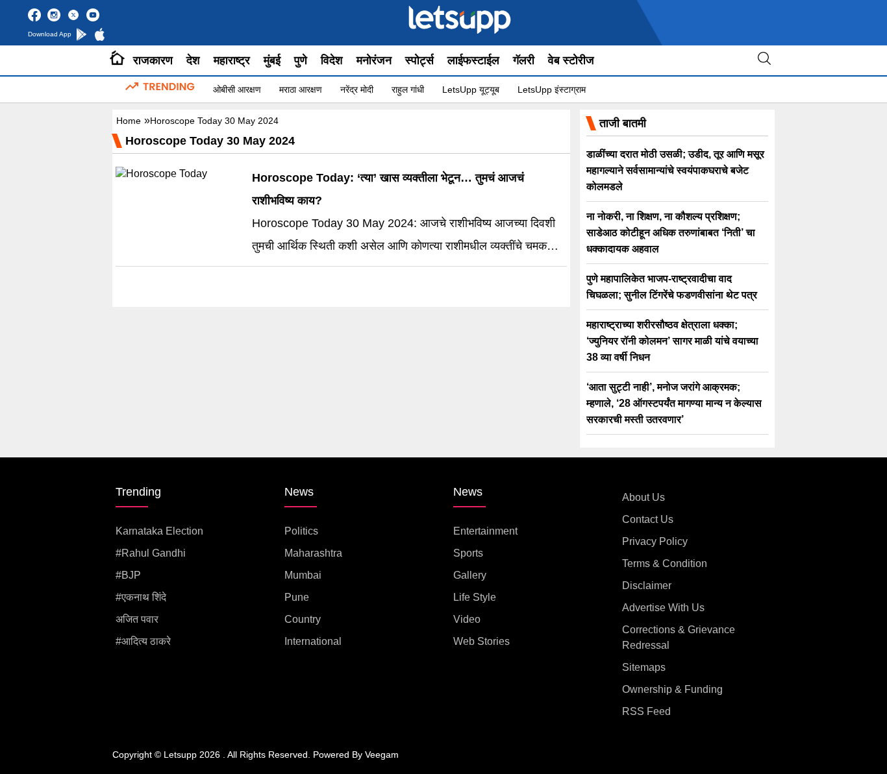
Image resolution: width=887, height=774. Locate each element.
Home (128, 120)
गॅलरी (523, 60)
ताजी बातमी (622, 123)
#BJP (128, 575)
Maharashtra (313, 553)
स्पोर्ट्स (419, 60)
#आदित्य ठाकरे (143, 641)
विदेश (332, 60)
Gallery (469, 575)
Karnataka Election (159, 531)
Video (467, 619)
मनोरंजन (374, 60)
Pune (296, 597)
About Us (643, 497)
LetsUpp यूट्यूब (470, 89)
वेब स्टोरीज (571, 60)
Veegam (382, 754)
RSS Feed (646, 711)
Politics (301, 531)
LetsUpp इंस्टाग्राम (552, 89)
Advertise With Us (663, 607)
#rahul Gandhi (151, 553)
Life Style (474, 597)
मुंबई (272, 60)
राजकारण (153, 60)
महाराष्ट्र (232, 60)
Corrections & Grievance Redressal (678, 637)
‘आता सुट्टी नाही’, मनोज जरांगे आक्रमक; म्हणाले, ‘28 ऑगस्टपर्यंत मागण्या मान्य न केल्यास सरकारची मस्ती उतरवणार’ (674, 403)
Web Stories (481, 641)
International (313, 641)
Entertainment (485, 531)
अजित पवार (137, 619)
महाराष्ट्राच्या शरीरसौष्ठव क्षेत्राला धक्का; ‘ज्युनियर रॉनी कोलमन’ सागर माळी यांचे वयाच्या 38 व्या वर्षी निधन (672, 341)
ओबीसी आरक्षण (237, 89)
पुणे (300, 60)
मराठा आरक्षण (300, 89)
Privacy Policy (655, 541)
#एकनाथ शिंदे (141, 597)
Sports (468, 553)
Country (302, 619)
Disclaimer (646, 585)
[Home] (117, 60)
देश (193, 60)
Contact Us (647, 519)
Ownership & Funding (672, 689)
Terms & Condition (664, 563)
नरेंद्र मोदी (356, 89)
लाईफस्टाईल (473, 60)
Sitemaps (644, 667)
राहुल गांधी (408, 89)
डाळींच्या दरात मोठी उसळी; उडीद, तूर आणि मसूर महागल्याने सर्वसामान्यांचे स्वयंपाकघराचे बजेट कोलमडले (675, 170)
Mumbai (302, 575)
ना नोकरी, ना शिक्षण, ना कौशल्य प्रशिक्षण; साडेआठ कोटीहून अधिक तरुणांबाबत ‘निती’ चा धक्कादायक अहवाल (670, 232)
